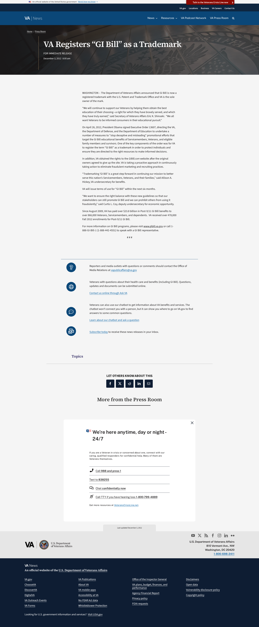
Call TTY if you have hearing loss (127, 497)
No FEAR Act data (88, 600)
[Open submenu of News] (155, 18)
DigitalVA (30, 595)
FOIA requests (140, 604)
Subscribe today (98, 332)
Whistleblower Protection (92, 605)
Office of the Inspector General (149, 579)
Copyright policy (195, 595)
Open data (192, 584)
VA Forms (30, 605)
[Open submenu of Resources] (175, 18)
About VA (83, 584)
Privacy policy (139, 598)
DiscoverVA (31, 590)
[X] (120, 383)
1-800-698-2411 (224, 553)
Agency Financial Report (145, 593)
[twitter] (199, 535)
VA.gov (28, 579)
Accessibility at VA (88, 595)
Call (108, 470)
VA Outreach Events (36, 600)
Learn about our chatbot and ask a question (114, 320)
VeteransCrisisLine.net (126, 505)
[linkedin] (226, 535)
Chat (111, 488)
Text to (99, 479)
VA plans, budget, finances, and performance (149, 586)
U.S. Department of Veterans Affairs (83, 570)
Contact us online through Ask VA (108, 293)
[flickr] (232, 535)
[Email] (148, 383)
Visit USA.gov (95, 614)
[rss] (206, 535)
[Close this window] (192, 423)
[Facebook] (110, 383)
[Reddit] (129, 383)
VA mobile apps (87, 590)
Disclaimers (192, 579)
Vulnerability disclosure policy (203, 590)
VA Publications (87, 579)
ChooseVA (30, 584)
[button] (233, 18)
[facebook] (213, 535)
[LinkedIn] (139, 383)
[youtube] (193, 535)
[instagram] (219, 535)
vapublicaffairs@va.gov (124, 270)
